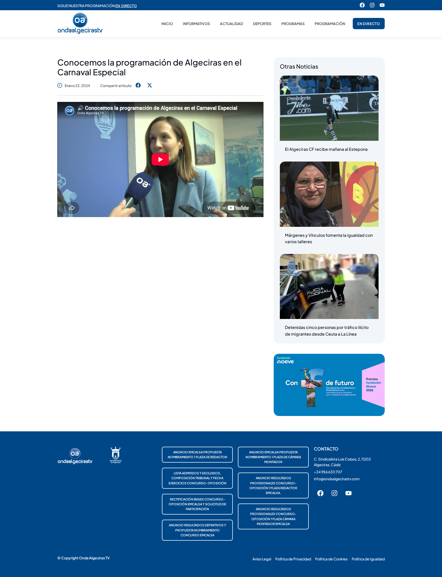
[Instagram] (372, 5)
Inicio (167, 23)
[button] (138, 85)
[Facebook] (362, 5)
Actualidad (231, 23)
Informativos (196, 23)
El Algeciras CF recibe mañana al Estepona (326, 149)
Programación (330, 23)
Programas (293, 23)
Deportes (262, 23)
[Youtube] (382, 5)
